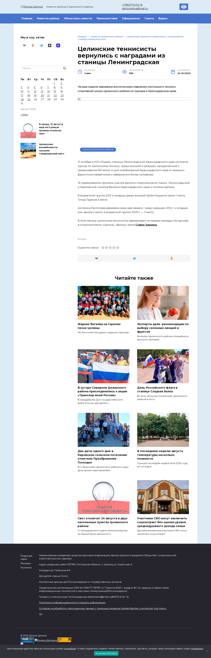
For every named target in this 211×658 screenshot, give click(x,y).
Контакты (26, 567)
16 (62, 91)
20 (42, 95)
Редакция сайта (26, 557)
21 (48, 95)
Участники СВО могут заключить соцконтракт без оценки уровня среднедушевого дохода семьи (162, 522)
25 (28, 99)
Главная (26, 18)
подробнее (70, 648)
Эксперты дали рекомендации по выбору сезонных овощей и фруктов (163, 327)
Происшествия (107, 18)
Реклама (26, 563)
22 (55, 95)
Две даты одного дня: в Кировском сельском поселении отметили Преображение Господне (102, 456)
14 (48, 91)
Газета (149, 18)
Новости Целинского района (98, 149)
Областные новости (78, 18)
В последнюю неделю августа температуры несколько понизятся (160, 454)
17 (22, 95)
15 (55, 91)
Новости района (48, 18)
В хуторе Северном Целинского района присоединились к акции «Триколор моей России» (102, 391)
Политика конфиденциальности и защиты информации (72, 602)
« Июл (24, 114)
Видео (162, 18)
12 (35, 91)
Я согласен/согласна (106, 653)
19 (35, 95)
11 (28, 91)
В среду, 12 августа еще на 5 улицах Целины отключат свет (51, 129)
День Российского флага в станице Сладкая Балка (157, 389)
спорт (83, 239)
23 (62, 95)
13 (42, 91)
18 (28, 95)
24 (22, 99)
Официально (131, 18)
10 (22, 91)
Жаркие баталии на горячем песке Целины (99, 326)
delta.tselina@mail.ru (135, 8)
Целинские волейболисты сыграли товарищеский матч (51, 149)
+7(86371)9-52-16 (132, 4)
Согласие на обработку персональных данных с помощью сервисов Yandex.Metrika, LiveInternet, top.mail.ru (102, 608)
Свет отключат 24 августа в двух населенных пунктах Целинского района (103, 522)
